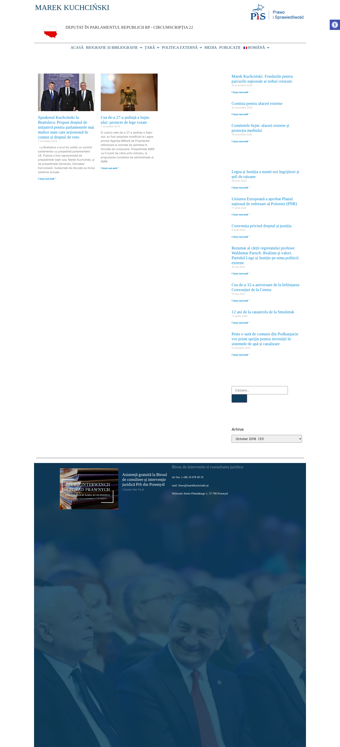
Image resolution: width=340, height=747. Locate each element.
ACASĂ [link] (77, 47)
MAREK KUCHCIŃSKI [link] (72, 7)
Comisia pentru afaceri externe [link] (257, 103)
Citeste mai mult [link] (133, 489)
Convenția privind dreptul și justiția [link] (261, 225)
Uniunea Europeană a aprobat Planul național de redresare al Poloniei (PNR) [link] (264, 201)
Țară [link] (150, 47)
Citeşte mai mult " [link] (47, 178)
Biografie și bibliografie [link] (112, 47)
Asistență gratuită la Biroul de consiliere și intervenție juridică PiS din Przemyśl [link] (144, 479)
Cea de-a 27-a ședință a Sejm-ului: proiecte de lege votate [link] (125, 119)
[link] (335, 25)
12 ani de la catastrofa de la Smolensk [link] (263, 312)
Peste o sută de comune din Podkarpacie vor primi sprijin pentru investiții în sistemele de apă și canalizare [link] (265, 339)
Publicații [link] (229, 47)
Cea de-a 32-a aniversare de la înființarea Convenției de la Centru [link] (265, 287)
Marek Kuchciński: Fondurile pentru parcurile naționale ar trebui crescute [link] (262, 78)
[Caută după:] (260, 390)
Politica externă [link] (180, 47)
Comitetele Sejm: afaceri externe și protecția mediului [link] (260, 128)
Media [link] (210, 47)
